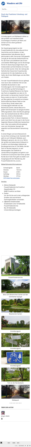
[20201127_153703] (15, 27)
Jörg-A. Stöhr (5, 416)
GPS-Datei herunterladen (11, 178)
